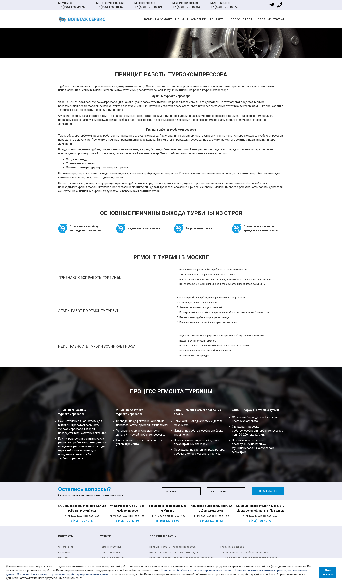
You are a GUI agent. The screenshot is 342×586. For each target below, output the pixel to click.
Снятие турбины (110, 552)
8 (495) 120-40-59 (127, 520)
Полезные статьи (270, 19)
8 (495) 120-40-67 (82, 520)
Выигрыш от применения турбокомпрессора (248, 558)
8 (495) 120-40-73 (260, 520)
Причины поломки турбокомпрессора (244, 552)
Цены (179, 19)
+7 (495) (72, 7)
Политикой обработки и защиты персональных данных (197, 570)
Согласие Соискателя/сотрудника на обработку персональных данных (63, 574)
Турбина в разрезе (232, 546)
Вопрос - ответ (240, 19)
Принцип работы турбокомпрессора (172, 546)
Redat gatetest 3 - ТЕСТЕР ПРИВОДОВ (174, 552)
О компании (196, 19)
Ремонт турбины (110, 546)
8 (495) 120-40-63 (211, 520)
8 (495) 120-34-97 (167, 520)
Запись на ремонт (157, 19)
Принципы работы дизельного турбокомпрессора (181, 558)
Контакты (217, 19)
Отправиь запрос (267, 491)
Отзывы (63, 558)
